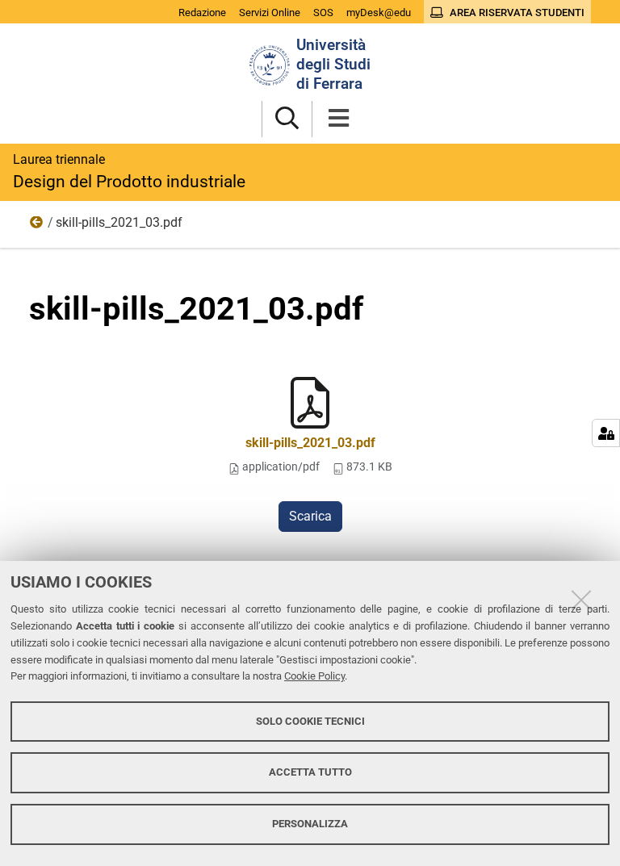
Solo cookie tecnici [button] (310, 721)
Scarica (310, 516)
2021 (37, 226)
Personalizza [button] (310, 824)
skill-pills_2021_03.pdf (310, 442)
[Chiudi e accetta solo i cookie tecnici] (581, 600)
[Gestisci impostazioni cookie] (606, 433)
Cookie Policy (314, 676)
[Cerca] (287, 119)
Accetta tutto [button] (310, 772)
